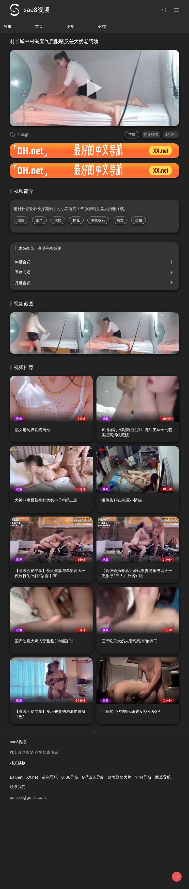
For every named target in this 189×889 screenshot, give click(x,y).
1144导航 (143, 777)
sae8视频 (36, 9)
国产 (39, 220)
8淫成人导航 (93, 777)
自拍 (138, 220)
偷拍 (20, 220)
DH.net (16, 777)
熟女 (120, 220)
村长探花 (98, 220)
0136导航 (69, 777)
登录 (8, 26)
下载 (131, 135)
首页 (39, 26)
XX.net (32, 777)
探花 (76, 220)
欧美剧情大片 (119, 777)
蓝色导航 (50, 777)
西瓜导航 (163, 777)
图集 (71, 26)
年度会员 (23, 261)
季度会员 (23, 272)
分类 (102, 26)
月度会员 (23, 282)
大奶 (57, 220)
